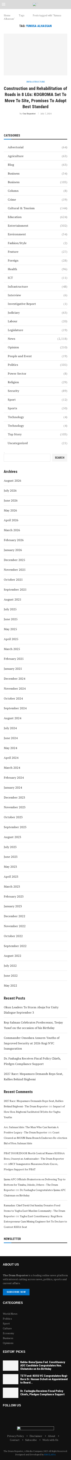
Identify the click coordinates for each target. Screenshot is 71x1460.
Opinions (8, 1343)
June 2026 (11, 500)
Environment (37, 234)
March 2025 (12, 649)
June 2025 (11, 619)
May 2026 (10, 510)
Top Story (37, 434)
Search (59, 457)
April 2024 (11, 758)
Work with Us (50, 1440)
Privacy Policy (15, 1436)
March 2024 (12, 768)
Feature (37, 252)
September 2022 (15, 946)
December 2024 (14, 678)
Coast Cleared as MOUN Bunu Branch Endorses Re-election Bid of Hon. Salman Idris (35, 1138)
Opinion (37, 347)
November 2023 (15, 807)
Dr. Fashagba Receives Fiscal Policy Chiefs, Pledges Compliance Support (42, 1392)
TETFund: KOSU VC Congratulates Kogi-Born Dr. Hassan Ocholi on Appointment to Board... (44, 1379)
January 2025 (13, 669)
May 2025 (10, 629)
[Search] (67, 4)
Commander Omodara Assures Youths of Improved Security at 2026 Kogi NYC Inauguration (31, 1043)
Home (7, 15)
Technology (37, 417)
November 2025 (15, 570)
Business (37, 173)
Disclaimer (36, 1436)
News (37, 339)
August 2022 (12, 956)
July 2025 (10, 609)
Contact (15, 1440)
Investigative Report (37, 304)
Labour (37, 321)
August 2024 (12, 718)
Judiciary (37, 312)
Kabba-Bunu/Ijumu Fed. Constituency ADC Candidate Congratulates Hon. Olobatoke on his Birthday (42, 1365)
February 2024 (14, 777)
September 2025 (15, 589)
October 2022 (13, 936)
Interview (37, 295)
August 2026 (12, 480)
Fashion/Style (37, 243)
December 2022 (14, 916)
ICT (37, 278)
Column (37, 191)
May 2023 (10, 867)
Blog (37, 165)
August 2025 (12, 599)
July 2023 (10, 847)
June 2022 (11, 975)
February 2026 (14, 540)
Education (37, 217)
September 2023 (15, 827)
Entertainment (37, 225)
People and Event (37, 356)
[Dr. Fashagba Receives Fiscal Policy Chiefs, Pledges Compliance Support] (10, 1393)
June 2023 (11, 857)
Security (37, 391)
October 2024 (13, 698)
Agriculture (37, 156)
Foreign (37, 260)
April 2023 (11, 876)
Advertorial (37, 147)
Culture (7, 1328)
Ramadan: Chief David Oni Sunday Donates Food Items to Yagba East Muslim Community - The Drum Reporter (34, 1211)
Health (37, 269)
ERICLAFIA (50, 1454)
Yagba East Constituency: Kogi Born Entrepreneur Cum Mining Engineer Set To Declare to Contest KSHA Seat (35, 1221)
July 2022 (10, 966)
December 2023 (14, 797)
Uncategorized (37, 443)
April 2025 (11, 639)
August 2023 (12, 837)
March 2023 (12, 886)
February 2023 (14, 896)
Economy (8, 1333)
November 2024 (15, 688)
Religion (37, 382)
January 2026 (13, 550)
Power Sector (37, 373)
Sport (37, 399)
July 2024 (10, 728)
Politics (37, 365)
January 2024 (13, 787)
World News (10, 1313)
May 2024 (10, 748)
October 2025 (13, 579)
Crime (37, 199)
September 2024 (15, 708)
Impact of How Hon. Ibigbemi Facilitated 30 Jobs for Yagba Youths (34, 1112)
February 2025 (14, 659)
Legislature (37, 330)
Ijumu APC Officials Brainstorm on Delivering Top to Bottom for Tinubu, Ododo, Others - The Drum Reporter (35, 1184)
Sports (37, 408)
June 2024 (11, 738)
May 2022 (10, 985)
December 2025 (14, 560)
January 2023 (13, 906)
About (51, 1436)
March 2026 (12, 530)
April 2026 (11, 520)
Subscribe (31, 1440)
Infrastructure (37, 286)
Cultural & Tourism (37, 208)
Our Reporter (29, 113)
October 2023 (13, 817)
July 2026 (10, 490)
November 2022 (15, 926)
